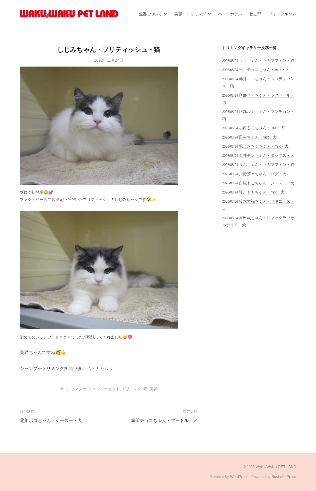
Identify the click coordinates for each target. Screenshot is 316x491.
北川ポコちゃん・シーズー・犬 (51, 420)
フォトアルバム (282, 14)
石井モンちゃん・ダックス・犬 (266, 155)
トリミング (131, 388)
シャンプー (76, 388)
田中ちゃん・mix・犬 (258, 137)
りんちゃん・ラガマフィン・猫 (266, 164)
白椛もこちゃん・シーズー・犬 (266, 183)
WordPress (239, 476)
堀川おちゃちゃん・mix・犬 (264, 146)
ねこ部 (255, 14)
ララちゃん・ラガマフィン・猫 (266, 60)
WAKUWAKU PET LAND (276, 467)
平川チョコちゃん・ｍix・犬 (264, 69)
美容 (153, 388)
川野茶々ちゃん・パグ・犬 (262, 174)
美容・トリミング (190, 14)
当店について (150, 14)
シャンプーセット (104, 388)
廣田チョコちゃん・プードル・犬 (164, 420)
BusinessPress (284, 476)
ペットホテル (230, 14)
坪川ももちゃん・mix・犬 (262, 192)
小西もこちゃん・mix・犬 (262, 127)
